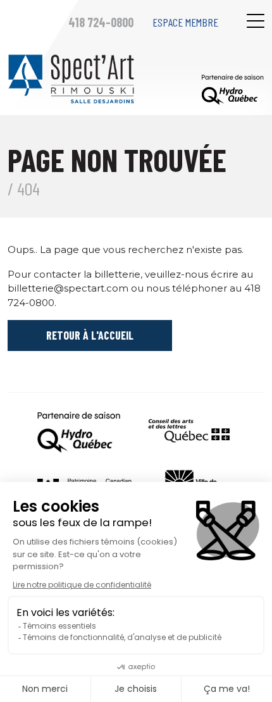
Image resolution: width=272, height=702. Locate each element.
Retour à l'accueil (89, 335)
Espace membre (185, 22)
